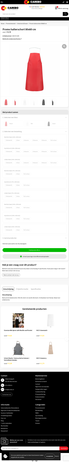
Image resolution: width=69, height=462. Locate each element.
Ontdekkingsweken (6, 415)
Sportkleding (39, 415)
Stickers (37, 423)
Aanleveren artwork (41, 381)
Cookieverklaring (40, 392)
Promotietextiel (11, 23)
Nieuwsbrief (4, 431)
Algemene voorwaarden (42, 386)
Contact (37, 384)
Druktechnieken (40, 397)
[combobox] (32, 14)
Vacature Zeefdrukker (7, 413)
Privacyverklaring (40, 394)
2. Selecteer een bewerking (12, 131)
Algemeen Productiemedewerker (10, 410)
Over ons (3, 418)
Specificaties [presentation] (36, 289)
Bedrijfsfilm (4, 428)
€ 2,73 (40, 363)
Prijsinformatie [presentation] (22, 289)
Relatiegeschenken (40, 418)
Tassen (37, 421)
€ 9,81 (8, 335)
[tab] (8, 289)
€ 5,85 (8, 363)
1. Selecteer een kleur (10, 117)
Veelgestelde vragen (41, 389)
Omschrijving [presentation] (8, 289)
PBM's (37, 413)
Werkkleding (39, 410)
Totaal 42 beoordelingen (36, 8)
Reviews (36, 7)
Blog (2, 421)
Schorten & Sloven (22, 23)
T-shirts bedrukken (6, 423)
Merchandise (4, 426)
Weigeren (57, 456)
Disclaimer (38, 399)
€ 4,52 (40, 335)
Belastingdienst (40, 379)
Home (2, 23)
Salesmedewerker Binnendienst (10, 408)
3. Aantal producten (10, 238)
